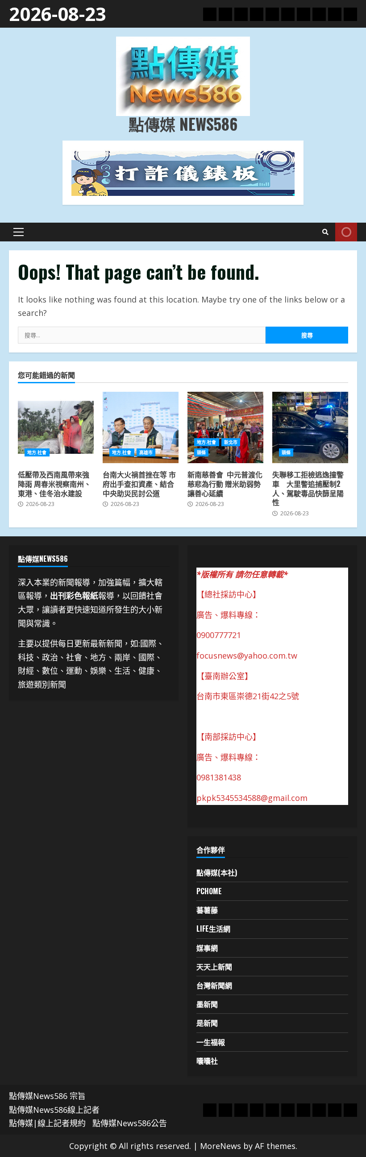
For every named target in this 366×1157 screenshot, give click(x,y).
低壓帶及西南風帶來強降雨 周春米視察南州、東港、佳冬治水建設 (56, 427)
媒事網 (207, 947)
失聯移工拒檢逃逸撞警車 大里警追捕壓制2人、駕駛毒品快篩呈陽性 (310, 427)
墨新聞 (207, 1004)
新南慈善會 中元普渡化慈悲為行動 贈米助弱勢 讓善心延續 (225, 427)
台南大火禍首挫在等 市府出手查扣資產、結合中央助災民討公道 (141, 427)
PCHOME (209, 891)
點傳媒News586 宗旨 (47, 1096)
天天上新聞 (214, 966)
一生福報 (210, 1042)
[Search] (325, 232)
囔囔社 (207, 1060)
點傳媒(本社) (216, 872)
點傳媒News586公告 (129, 1123)
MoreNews (220, 1145)
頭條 (201, 452)
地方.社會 (37, 452)
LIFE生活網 (213, 928)
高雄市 (146, 452)
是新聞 (207, 1022)
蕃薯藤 (207, 909)
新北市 (230, 442)
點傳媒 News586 (183, 123)
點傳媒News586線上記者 (54, 1109)
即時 (346, 232)
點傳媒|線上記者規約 (47, 1123)
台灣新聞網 (214, 985)
